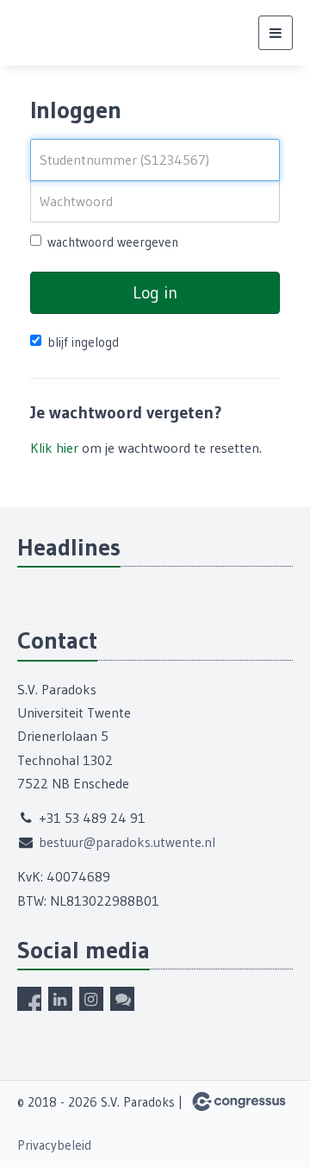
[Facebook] (29, 999)
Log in (155, 292)
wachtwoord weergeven (112, 242)
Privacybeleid (54, 1145)
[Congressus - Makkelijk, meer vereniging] (239, 1101)
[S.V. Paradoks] (38, 32)
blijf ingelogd (83, 342)
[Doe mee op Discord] (122, 999)
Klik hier (54, 447)
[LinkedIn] (60, 999)
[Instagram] (91, 999)
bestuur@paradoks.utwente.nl (127, 841)
